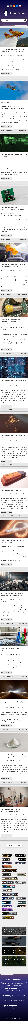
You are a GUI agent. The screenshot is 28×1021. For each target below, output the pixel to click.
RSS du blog (14, 6)
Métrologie (21, 898)
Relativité (22, 906)
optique (19, 160)
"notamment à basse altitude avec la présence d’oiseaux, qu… (16, 984)
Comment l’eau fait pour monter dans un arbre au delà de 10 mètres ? (14, 961)
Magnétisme (21, 882)
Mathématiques (8, 886)
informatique (21, 386)
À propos (13, 1018)
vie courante (20, 108)
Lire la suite (6, 73)
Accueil (8, 1018)
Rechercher (25, 20)
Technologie (7, 910)
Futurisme (6, 867)
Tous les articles (8, 6)
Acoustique (6, 855)
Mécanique (7, 890)
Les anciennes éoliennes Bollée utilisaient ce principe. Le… (15, 1001)
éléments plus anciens (13, 846)
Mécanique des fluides (10, 894)
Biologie (6, 859)
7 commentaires (23, 568)
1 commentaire (23, 182)
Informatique (7, 882)
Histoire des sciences (9, 878)
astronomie (5, 108)
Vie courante (7, 918)
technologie (20, 55)
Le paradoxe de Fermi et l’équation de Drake (11, 931)
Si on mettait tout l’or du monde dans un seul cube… (14, 951)
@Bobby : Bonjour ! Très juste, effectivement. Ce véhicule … (14, 990)
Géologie (6, 875)
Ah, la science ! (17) (8, 102)
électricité (6, 863)
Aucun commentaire (22, 294)
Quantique (6, 906)
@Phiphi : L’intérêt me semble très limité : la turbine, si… (14, 1006)
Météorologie (7, 898)
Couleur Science (17, 13)
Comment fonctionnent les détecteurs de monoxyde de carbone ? (10, 322)
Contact (20, 1018)
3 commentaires (23, 239)
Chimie (22, 859)
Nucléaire (6, 902)
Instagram (20, 6)
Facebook (17, 6)
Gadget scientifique (9, 871)
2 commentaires (23, 130)
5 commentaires (23, 77)
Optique (22, 902)
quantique (20, 707)
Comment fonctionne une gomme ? (13, 490)
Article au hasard (11, 6)
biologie (13, 108)
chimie (4, 215)
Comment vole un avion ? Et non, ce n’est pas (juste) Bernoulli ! (12, 941)
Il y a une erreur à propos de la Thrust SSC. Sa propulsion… (16, 996)
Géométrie (21, 875)
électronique (20, 863)
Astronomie (21, 855)
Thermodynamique (9, 914)
